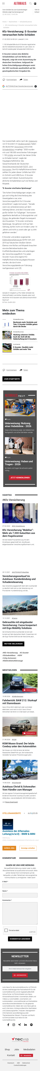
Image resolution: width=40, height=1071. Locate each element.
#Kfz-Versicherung (13, 499)
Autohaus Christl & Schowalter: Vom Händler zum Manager (19, 788)
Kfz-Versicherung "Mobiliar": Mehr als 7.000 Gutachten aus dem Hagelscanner (18, 533)
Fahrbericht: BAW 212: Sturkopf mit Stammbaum (19, 702)
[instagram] (13, 1024)
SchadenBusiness (26, 22)
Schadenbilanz (8, 149)
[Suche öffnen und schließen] (30, 3)
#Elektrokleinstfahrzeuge (12, 661)
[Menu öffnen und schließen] (4, 3)
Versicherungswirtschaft (12, 166)
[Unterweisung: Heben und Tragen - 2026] (20, 445)
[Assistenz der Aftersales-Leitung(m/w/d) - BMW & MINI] (7, 824)
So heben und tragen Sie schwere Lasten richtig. (19, 469)
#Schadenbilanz (8, 655)
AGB (18, 1063)
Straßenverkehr (24, 144)
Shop (7, 1049)
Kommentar (6, 900)
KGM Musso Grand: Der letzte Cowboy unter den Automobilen (19, 745)
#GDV (19, 655)
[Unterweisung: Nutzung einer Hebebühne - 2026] (20, 407)
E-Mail (4, 881)
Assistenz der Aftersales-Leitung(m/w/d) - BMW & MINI (18, 832)
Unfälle (10, 155)
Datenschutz (26, 1063)
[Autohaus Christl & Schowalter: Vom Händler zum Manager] (20, 770)
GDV (25, 166)
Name (4, 891)
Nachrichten (13, 22)
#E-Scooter (24, 653)
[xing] (19, 1024)
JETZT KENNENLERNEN (20, 478)
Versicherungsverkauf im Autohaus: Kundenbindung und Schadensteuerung (19, 579)
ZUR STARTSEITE (12, 379)
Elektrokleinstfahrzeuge (12, 240)
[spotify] (31, 1024)
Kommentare (11, 80)
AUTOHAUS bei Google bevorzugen (19, 86)
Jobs (16, 1049)
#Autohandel (16, 783)
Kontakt (11, 1055)
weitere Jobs (9, 848)
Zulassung (33, 141)
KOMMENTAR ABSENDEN (20, 939)
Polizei (5, 218)
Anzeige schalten (28, 848)
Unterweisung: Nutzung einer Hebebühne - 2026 (18, 425)
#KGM (14, 739)
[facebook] (8, 1024)
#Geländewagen (17, 696)
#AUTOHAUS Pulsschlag (20, 572)
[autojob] (33, 813)
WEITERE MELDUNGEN (13, 644)
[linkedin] (25, 1024)
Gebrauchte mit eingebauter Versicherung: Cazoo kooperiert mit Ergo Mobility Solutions (19, 625)
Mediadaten (29, 1049)
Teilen (25, 80)
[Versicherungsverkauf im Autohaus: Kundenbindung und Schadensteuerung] (20, 559)
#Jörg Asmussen (9, 658)
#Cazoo (14, 618)
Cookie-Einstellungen (20, 1065)
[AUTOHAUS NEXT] (15, 395)
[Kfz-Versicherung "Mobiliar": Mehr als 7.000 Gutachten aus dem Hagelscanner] (20, 513)
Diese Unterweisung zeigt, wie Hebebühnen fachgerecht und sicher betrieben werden (19, 431)
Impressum (10, 1063)
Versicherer (19, 147)
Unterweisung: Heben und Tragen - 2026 (19, 463)
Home (4, 22)
